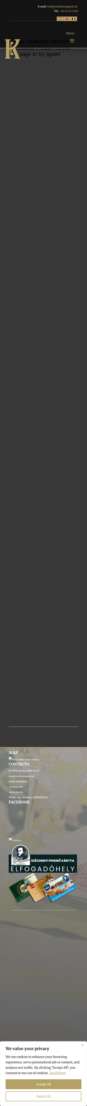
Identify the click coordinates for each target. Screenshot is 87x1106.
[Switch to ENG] (67, 18)
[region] (43, 1073)
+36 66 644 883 (69, 11)
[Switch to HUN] (60, 18)
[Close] (82, 1045)
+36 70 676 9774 (16, 792)
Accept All (43, 1084)
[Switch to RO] (73, 18)
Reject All (43, 1096)
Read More (58, 1073)
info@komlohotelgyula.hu (62, 6)
